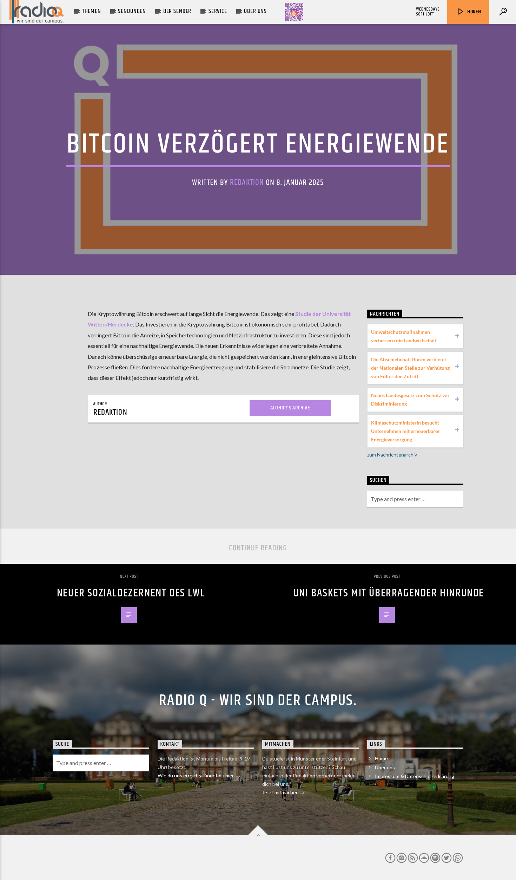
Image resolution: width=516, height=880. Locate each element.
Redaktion (247, 182)
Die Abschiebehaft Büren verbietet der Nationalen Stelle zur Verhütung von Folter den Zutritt (410, 367)
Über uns (255, 11)
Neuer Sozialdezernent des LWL (131, 593)
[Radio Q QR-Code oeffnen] (294, 12)
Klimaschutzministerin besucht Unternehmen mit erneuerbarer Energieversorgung (405, 431)
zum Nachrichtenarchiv (392, 455)
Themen (91, 11)
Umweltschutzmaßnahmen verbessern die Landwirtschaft (404, 336)
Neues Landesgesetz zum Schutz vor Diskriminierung (410, 399)
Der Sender (177, 11)
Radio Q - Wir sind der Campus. (258, 700)
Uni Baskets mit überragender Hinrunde (388, 593)
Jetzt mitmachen (281, 792)
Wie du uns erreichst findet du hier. (197, 775)
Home (381, 758)
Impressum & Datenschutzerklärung (414, 776)
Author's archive (290, 407)
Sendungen (132, 11)
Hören (473, 11)
